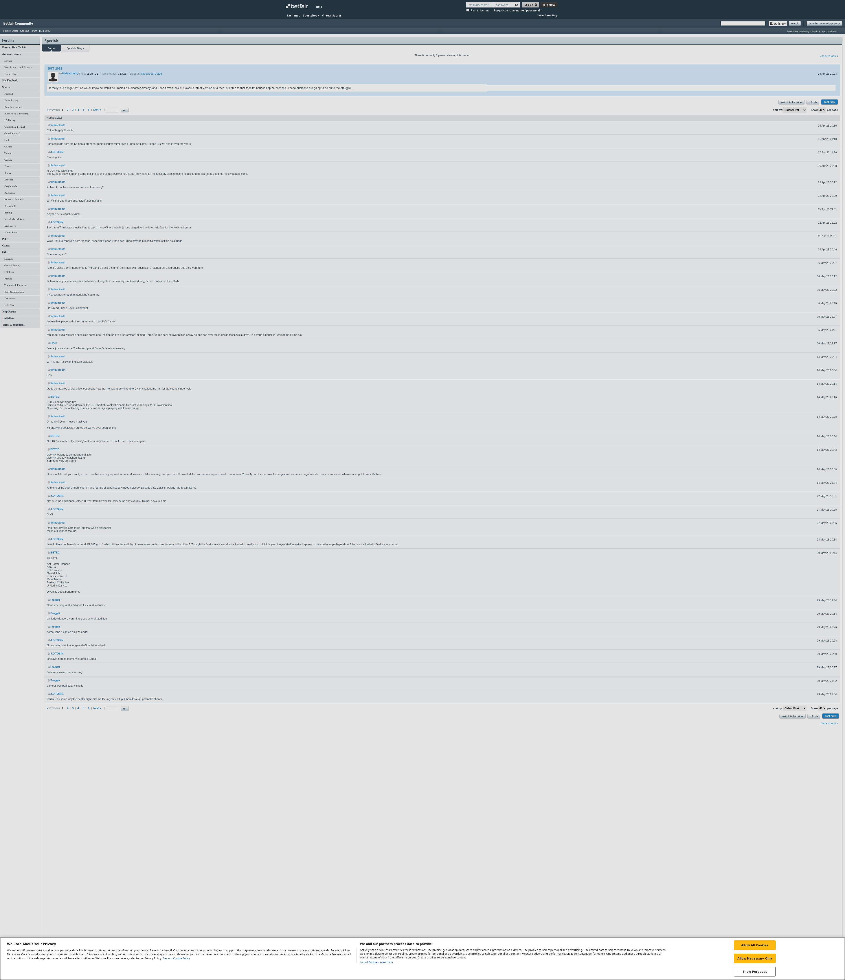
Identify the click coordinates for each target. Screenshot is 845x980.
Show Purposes (755, 971)
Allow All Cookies (754, 945)
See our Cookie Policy (176, 958)
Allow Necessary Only (754, 958)
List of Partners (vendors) (376, 962)
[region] (422, 958)
